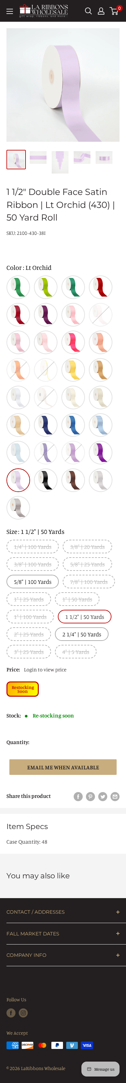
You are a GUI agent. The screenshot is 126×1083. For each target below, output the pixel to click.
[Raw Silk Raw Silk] (18, 425)
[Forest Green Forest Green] (73, 287)
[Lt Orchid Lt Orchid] (18, 480)
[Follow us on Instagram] (23, 1012)
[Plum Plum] (100, 452)
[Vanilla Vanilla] (46, 397)
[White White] (18, 397)
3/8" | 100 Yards (32, 564)
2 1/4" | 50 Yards (81, 634)
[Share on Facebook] (78, 796)
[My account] (101, 11)
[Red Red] (100, 287)
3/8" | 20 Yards (87, 546)
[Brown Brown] (73, 480)
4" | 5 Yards (75, 651)
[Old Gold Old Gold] (100, 370)
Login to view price (45, 669)
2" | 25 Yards (29, 634)
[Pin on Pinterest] (90, 796)
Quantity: (17, 742)
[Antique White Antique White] (73, 397)
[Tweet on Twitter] (102, 796)
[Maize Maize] (73, 370)
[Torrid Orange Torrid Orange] (18, 370)
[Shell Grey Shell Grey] (100, 480)
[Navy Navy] (46, 425)
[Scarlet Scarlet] (18, 315)
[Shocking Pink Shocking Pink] (73, 342)
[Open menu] (9, 11)
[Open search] (88, 11)
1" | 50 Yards (77, 599)
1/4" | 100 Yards (32, 546)
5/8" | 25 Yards (87, 564)
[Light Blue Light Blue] (18, 452)
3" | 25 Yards (29, 651)
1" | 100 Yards (30, 616)
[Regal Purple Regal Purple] (46, 452)
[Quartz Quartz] (18, 342)
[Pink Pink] (73, 315)
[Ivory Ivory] (100, 397)
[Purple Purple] (73, 452)
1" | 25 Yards (29, 599)
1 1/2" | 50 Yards (84, 616)
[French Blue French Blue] (100, 425)
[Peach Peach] (100, 342)
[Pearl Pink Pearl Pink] (100, 315)
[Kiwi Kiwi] (46, 287)
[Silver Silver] (18, 508)
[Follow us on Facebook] (11, 1012)
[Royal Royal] (73, 425)
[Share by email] (115, 796)
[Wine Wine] (46, 315)
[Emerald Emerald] (18, 287)
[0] (114, 11)
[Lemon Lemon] (46, 370)
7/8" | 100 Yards (89, 581)
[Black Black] (46, 480)
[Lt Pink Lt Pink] (46, 342)
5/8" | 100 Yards (32, 581)
